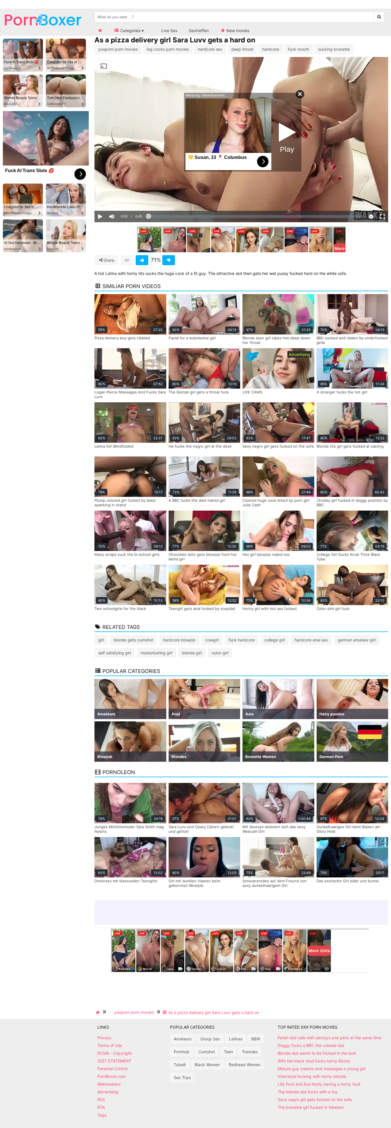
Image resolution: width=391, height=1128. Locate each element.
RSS (101, 1099)
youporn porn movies (118, 49)
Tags (101, 1115)
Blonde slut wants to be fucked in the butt (317, 1053)
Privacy (104, 1037)
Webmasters (109, 1084)
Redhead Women (244, 1064)
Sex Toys (182, 1077)
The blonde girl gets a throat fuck (199, 392)
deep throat (242, 49)
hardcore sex (210, 49)
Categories (130, 30)
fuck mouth (298, 49)
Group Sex (210, 1038)
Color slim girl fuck (333, 608)
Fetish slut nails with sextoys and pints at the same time (329, 1037)
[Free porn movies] (43, 29)
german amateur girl (357, 639)
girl (101, 639)
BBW (255, 1038)
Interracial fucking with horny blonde (312, 1076)
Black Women (207, 1064)
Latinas (235, 1038)
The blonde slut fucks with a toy (307, 1091)
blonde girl (192, 652)
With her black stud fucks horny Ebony (314, 1060)
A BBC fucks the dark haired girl (197, 500)
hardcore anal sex (311, 639)
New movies (237, 30)
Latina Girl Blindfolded (113, 446)
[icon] (100, 30)
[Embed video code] (127, 260)
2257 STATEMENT (114, 1060)
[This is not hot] (168, 260)
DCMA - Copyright (114, 1053)
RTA (101, 1107)
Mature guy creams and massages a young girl (322, 1068)
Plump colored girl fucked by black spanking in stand (125, 502)
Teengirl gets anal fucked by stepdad (202, 608)
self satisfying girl (114, 652)
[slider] (121, 199)
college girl (274, 639)
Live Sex (168, 30)
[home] (98, 1012)
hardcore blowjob (179, 639)
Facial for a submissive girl (192, 338)
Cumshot (206, 1051)
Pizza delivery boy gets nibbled (122, 338)
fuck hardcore (241, 639)
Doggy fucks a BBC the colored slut (311, 1045)
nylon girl (220, 652)
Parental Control (112, 1068)
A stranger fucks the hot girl (342, 392)
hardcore (270, 49)
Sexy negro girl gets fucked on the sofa (278, 446)
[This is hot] (142, 260)
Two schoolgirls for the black (120, 608)
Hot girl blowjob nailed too (266, 554)
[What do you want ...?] (379, 16)
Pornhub (181, 1051)
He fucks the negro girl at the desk (200, 446)
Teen (228, 1051)
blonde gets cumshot (133, 639)
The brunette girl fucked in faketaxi (311, 1107)
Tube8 (180, 1064)
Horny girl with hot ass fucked (269, 608)
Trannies (250, 1051)
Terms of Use (109, 1045)
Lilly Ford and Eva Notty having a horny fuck (319, 1084)
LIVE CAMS (252, 392)
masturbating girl (156, 652)
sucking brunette (334, 49)
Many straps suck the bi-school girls (126, 554)
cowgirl (212, 639)
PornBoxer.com (111, 1076)
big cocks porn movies (168, 49)
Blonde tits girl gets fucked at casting (350, 446)
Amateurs (182, 1038)
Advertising (108, 1091)
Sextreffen (199, 30)
